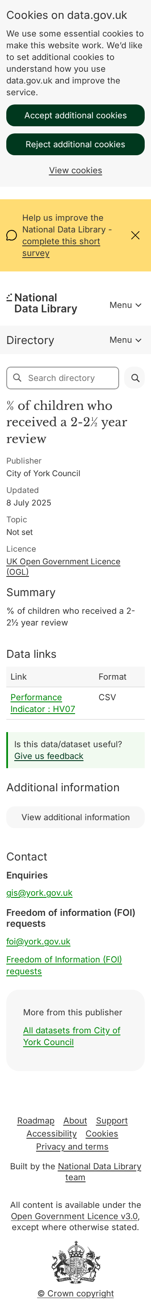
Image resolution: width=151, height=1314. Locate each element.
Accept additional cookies (75, 115)
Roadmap (36, 1121)
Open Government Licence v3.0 (74, 1216)
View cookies (75, 170)
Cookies (102, 1134)
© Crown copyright (75, 1293)
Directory (30, 340)
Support (112, 1121)
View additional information (75, 817)
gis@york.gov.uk (39, 893)
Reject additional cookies (75, 144)
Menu (120, 305)
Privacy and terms (72, 1147)
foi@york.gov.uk (38, 941)
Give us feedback (48, 756)
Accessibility (51, 1134)
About (75, 1121)
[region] (75, 693)
